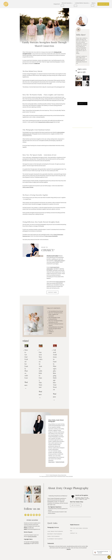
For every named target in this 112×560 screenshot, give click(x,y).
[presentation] (26, 345)
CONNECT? (51, 331)
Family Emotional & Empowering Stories (49, 476)
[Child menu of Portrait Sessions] (62, 5)
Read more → (26, 385)
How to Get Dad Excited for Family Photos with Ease (26, 364)
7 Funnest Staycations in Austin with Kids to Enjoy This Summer (40, 368)
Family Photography (54, 475)
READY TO (50, 330)
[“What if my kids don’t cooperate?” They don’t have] (28, 498)
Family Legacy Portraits (28, 187)
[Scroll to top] (110, 504)
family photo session (59, 260)
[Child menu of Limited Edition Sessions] (75, 6)
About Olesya (51, 462)
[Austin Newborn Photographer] (78, 83)
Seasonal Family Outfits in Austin (45, 122)
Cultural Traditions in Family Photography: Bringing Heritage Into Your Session (55, 369)
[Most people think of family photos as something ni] (37, 490)
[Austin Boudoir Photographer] (86, 83)
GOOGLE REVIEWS (32, 536)
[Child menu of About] (92, 5)
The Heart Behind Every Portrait (55, 311)
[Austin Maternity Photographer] (86, 78)
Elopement (57, 4)
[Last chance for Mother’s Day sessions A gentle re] (28, 490)
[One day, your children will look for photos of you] (37, 498)
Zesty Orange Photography (51, 236)
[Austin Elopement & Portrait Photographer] (78, 78)
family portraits (59, 281)
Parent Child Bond (69, 476)
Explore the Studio (60, 462)
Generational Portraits (61, 476)
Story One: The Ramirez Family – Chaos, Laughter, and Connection (55, 314)
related (50, 333)
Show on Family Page (62, 475)
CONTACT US (103, 4)
